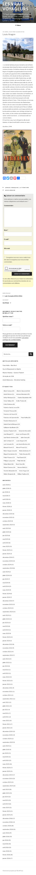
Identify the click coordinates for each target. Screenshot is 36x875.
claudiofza (20, 31)
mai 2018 (5, 844)
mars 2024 (6, 590)
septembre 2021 (8, 699)
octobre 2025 (7, 521)
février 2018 (6, 855)
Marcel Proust (21, 447)
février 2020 (6, 767)
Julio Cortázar (9, 441)
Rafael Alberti (9, 464)
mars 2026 (6, 503)
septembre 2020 (8, 742)
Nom (6, 230)
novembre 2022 (7, 648)
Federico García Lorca (11, 407)
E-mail (6, 239)
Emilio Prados (21, 401)
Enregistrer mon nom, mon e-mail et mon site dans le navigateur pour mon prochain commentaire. (17, 260)
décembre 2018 (7, 818)
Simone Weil (22, 467)
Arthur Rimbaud (9, 397)
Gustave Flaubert (10, 431)
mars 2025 (6, 546)
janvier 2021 (6, 728)
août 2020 (6, 746)
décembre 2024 (7, 557)
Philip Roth (21, 461)
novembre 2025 (7, 517)
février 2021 (6, 724)
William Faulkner (23, 474)
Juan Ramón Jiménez (11, 437)
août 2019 (6, 789)
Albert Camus (9, 391)
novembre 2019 (7, 778)
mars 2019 (6, 807)
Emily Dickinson (9, 404)
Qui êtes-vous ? (8, 316)
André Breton (9, 394)
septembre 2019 (8, 786)
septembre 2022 (8, 655)
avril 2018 (5, 847)
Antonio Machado (23, 394)
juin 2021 (5, 709)
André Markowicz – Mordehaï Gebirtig (14, 380)
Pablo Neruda (24, 454)
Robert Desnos (9, 467)
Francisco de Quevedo (11, 417)
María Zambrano (24, 451)
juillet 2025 (6, 532)
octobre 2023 (7, 608)
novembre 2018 (7, 822)
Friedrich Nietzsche (10, 421)
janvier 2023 (6, 641)
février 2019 (6, 811)
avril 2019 (5, 804)
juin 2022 (5, 666)
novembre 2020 (7, 735)
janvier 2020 (6, 771)
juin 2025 (5, 535)
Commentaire (8, 205)
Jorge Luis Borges (22, 434)
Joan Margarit (8, 434)
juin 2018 (5, 840)
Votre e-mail (7, 325)
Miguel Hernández (10, 454)
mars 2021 (6, 720)
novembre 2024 (7, 561)
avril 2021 (5, 717)
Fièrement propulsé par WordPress (13, 870)
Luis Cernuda (9, 444)
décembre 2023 (7, 601)
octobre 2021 (7, 695)
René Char (20, 464)
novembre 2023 (7, 604)
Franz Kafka (25, 417)
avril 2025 (6, 543)
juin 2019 (5, 797)
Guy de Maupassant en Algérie (12, 369)
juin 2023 (5, 622)
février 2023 (6, 637)
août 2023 (6, 615)
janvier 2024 (6, 597)
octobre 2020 (7, 738)
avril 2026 (6, 499)
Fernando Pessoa (10, 411)
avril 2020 (6, 760)
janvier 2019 (6, 815)
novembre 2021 (7, 691)
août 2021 (6, 702)
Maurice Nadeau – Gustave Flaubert (13, 373)
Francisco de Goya (10, 414)
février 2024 (6, 593)
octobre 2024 (7, 564)
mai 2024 (5, 583)
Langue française (12, 187)
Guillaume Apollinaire (11, 427)
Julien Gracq (25, 437)
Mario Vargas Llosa (10, 451)
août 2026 (6, 485)
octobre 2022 (7, 651)
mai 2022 (5, 670)
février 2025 (6, 550)
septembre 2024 (8, 568)
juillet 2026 (6, 488)
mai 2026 (5, 496)
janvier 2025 (6, 554)
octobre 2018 (7, 826)
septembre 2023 (8, 612)
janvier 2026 (6, 510)
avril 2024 (6, 586)
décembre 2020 (7, 731)
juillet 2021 (6, 706)
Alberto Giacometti (23, 391)
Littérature (24, 187)
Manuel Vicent (9, 447)
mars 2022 (6, 677)
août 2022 (6, 659)
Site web (7, 248)
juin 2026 (5, 492)
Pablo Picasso (9, 457)
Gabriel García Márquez (12, 424)
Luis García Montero (23, 444)
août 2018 (6, 833)
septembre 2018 (8, 829)
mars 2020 (6, 764)
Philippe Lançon (9, 461)
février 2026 (6, 506)
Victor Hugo (24, 471)
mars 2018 (6, 851)
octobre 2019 (7, 782)
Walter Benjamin (9, 474)
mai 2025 (5, 539)
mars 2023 (6, 633)
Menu (19, 25)
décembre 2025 (7, 514)
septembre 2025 (8, 525)
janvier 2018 (6, 858)
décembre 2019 (7, 775)
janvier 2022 (6, 684)
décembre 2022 (7, 644)
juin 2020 (5, 753)
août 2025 (6, 528)
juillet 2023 (6, 619)
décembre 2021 (7, 688)
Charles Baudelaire (24, 397)
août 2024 (6, 572)
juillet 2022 (6, 662)
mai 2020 (5, 757)
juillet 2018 (6, 836)
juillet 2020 (6, 749)
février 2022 (6, 680)
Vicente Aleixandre (10, 471)
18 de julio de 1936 (8, 376)
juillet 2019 (6, 793)
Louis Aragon (10, 190)
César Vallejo (9, 401)
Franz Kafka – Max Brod (10, 365)
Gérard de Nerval (25, 431)
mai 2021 (5, 713)
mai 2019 (5, 800)
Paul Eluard (21, 457)
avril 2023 (5, 630)
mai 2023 (5, 626)
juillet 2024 (6, 575)
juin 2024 (5, 579)
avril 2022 (5, 673)
